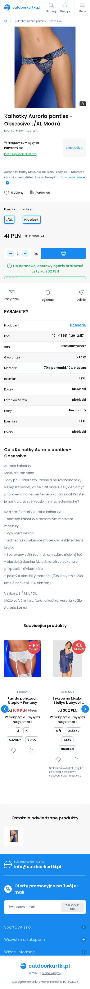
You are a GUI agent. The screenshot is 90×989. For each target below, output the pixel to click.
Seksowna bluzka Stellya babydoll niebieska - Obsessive (67, 700)
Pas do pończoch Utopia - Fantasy (22, 700)
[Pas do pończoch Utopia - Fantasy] (22, 658)
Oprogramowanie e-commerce (35, 982)
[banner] (25, 7)
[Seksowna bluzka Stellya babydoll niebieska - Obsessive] (67, 658)
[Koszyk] (65, 8)
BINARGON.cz (69, 982)
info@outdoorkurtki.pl (37, 867)
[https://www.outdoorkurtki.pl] (5, 21)
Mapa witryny (51, 973)
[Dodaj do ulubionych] (13, 750)
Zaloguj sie (72, 907)
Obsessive (74, 147)
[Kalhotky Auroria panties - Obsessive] (13, 836)
